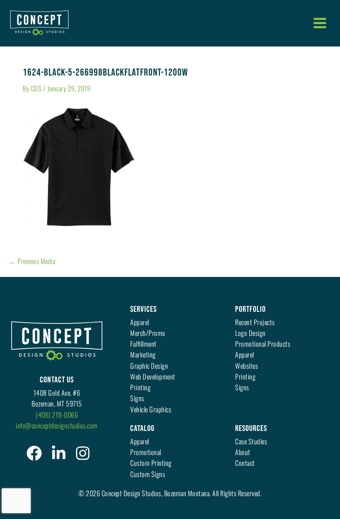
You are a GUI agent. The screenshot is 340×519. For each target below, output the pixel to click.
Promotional (145, 452)
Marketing (143, 354)
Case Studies (251, 441)
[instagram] (82, 453)
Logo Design (250, 333)
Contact (245, 463)
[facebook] (34, 453)
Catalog (142, 428)
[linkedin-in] (58, 453)
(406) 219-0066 (57, 414)
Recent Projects (255, 322)
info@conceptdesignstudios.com (57, 425)
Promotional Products (262, 343)
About (242, 452)
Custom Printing (151, 463)
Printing (140, 387)
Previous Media (32, 261)
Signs (137, 398)
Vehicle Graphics (150, 409)
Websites (246, 365)
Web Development (152, 376)
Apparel (139, 322)
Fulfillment (143, 343)
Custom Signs (147, 474)
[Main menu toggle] (320, 23)
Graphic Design (149, 365)
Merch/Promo (147, 333)
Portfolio (250, 309)
